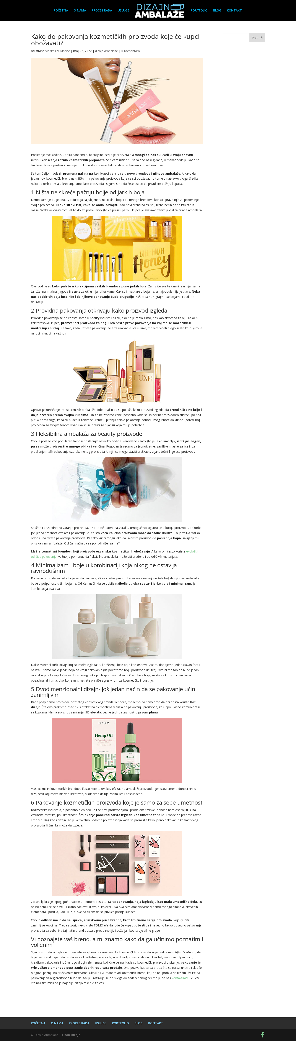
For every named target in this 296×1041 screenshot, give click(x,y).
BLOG (217, 10)
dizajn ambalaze (106, 51)
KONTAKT (234, 10)
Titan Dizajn (71, 1035)
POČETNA (61, 10)
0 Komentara (130, 51)
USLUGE (123, 10)
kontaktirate (180, 978)
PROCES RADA (102, 10)
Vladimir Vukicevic (57, 51)
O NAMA (80, 10)
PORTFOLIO (199, 10)
